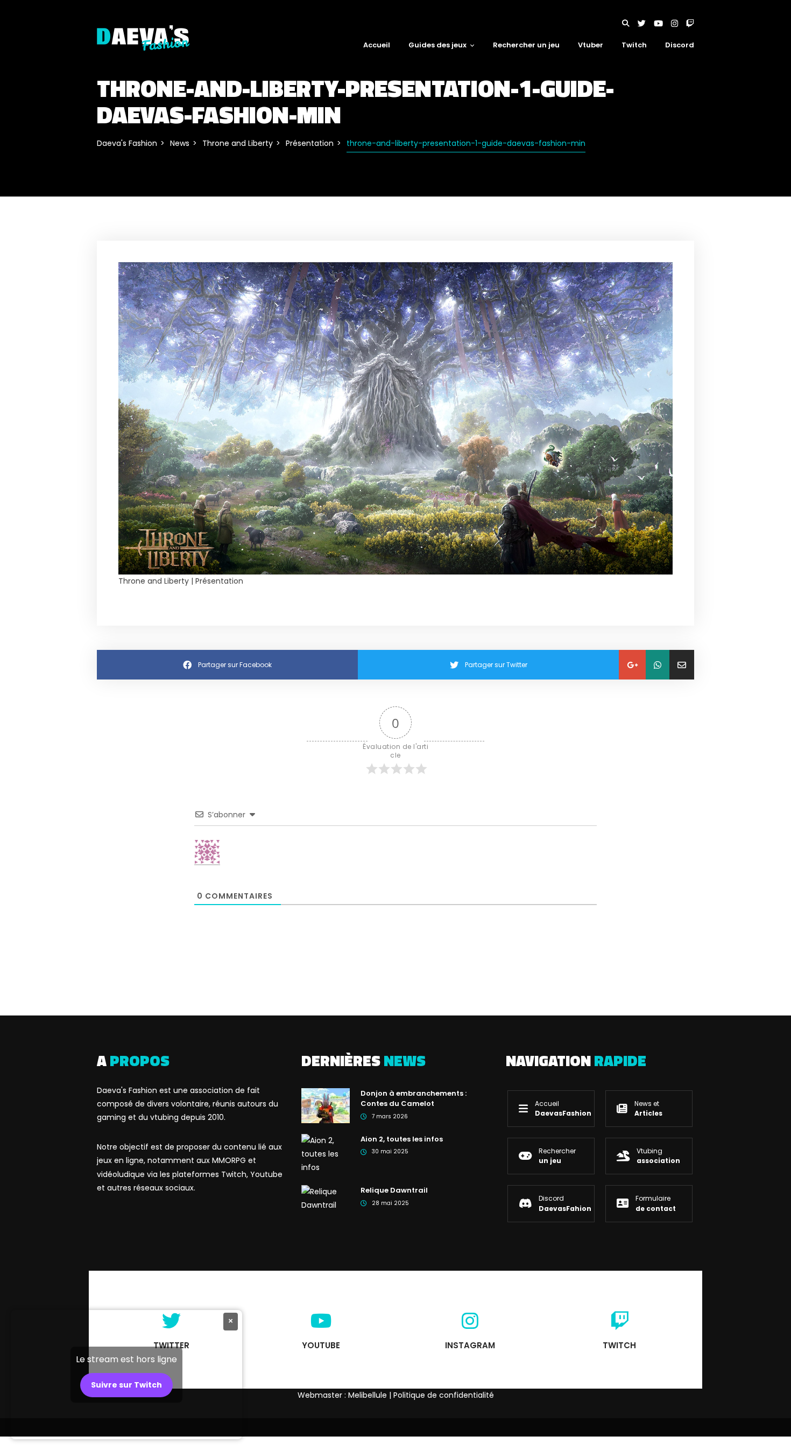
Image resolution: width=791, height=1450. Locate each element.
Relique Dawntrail (394, 1190)
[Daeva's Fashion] (143, 37)
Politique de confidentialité (443, 1395)
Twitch (634, 45)
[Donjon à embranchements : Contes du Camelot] (325, 1104)
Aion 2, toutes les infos (402, 1139)
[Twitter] (646, 23)
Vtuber (590, 45)
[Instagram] (678, 23)
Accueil (376, 45)
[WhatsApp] (657, 665)
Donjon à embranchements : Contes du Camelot (414, 1098)
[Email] (681, 665)
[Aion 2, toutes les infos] (325, 1153)
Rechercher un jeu (526, 45)
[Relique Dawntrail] (325, 1198)
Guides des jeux (437, 45)
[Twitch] (690, 23)
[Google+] (632, 665)
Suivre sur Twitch (126, 1384)
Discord (679, 45)
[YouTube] (662, 23)
